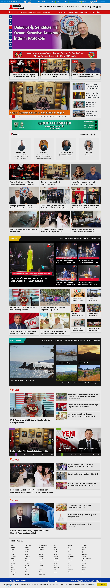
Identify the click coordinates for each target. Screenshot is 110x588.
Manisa (27, 565)
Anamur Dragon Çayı (63, 363)
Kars (40, 561)
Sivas (55, 569)
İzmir (69, 558)
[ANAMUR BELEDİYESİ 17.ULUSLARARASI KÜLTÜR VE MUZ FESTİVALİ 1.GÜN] (89, 251)
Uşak (69, 572)
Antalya (27, 547)
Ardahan (41, 547)
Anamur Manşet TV (81, 238)
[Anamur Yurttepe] (89, 353)
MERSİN (53, 7)
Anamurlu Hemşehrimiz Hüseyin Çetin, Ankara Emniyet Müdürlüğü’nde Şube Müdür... (85, 208)
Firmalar (94, 12)
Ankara (13, 547)
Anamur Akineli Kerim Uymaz (88, 383)
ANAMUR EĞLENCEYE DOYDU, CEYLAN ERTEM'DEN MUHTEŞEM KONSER (29, 279)
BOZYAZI (47, 7)
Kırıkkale (84, 561)
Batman (27, 549)
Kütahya (84, 563)
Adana (12, 545)
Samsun (13, 569)
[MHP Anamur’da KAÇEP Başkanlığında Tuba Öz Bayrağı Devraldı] (32, 405)
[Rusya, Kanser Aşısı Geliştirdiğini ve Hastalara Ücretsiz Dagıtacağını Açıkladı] (32, 515)
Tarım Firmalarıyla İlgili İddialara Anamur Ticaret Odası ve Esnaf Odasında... (83, 232)
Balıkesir (84, 547)
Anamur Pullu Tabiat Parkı (22, 380)
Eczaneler (88, 12)
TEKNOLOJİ (85, 7)
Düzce (41, 554)
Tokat (26, 572)
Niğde (26, 567)
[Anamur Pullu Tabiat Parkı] (32, 361)
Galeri (76, 12)
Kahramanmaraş (86, 558)
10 (52, 454)
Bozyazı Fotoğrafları (79, 340)
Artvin (55, 547)
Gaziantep (42, 556)
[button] (91, 134)
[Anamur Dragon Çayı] (66, 353)
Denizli (12, 554)
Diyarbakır (28, 554)
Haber (70, 238)
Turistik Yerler (46, 340)
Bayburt (41, 549)
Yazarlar (62, 12)
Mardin (41, 565)
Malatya (13, 565)
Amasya (84, 545)
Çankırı (70, 552)
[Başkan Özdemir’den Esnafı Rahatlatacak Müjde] (31, 440)
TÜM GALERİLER (94, 340)
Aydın (69, 547)
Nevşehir (13, 567)
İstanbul (56, 558)
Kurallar (87, 580)
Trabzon (41, 572)
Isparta (41, 558)
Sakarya (84, 567)
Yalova (13, 574)
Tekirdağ (13, 572)
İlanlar (99, 12)
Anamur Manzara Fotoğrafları (66, 383)
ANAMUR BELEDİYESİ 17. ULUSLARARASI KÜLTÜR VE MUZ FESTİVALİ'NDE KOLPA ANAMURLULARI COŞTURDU (66, 263)
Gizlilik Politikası (79, 580)
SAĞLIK (71, 7)
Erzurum (13, 556)
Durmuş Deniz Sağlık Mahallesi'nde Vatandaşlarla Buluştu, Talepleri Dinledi (53, 333)
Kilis (40, 563)
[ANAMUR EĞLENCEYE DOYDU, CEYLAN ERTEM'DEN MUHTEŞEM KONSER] (32, 259)
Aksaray (70, 545)
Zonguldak (42, 574)
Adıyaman (28, 545)
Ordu (40, 567)
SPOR (59, 7)
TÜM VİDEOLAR (95, 238)
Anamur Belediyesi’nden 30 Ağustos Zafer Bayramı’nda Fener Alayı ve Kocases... (22, 184)
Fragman (63, 238)
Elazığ (69, 554)
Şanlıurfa (70, 569)
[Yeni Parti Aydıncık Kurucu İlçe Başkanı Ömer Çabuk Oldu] (78, 440)
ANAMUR (40, 7)
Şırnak (83, 569)
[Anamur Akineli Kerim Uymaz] (89, 373)
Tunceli (55, 572)
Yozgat (27, 574)
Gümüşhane (71, 556)
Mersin (55, 565)
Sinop (40, 569)
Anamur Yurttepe (84, 363)
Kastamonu (57, 561)
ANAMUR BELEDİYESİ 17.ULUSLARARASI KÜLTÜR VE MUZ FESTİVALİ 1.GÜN (88, 262)
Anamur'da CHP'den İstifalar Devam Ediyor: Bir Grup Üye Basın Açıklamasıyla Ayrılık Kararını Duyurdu (83, 397)
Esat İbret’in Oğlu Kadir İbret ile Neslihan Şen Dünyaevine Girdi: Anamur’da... (52, 232)
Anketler (82, 12)
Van (83, 572)
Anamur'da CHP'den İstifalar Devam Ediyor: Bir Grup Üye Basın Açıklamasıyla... (53, 310)
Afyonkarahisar (43, 545)
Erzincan (84, 554)
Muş (83, 565)
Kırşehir (27, 563)
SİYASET (77, 7)
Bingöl (69, 549)
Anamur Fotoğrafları (62, 340)
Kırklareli (13, 563)
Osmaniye (56, 567)
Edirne (55, 554)
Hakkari (84, 556)
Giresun (56, 556)
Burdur (27, 552)
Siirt (26, 569)
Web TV (69, 12)
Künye (72, 580)
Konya (69, 563)
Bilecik (55, 549)
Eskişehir (27, 556)
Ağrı (55, 545)
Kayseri (70, 561)
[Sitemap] (56, 581)
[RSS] (52, 581)
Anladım (102, 584)
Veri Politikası (93, 580)
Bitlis (83, 549)
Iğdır (26, 558)
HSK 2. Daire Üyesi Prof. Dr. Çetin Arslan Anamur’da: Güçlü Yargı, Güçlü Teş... (54, 208)
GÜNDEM (65, 7)
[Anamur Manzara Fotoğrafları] (66, 373)
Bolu (12, 552)
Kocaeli (55, 563)
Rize (69, 567)
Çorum (84, 552)
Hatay (12, 558)
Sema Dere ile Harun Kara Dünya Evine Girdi (83, 474)
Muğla (69, 565)
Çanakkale (56, 552)
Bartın (12, 549)
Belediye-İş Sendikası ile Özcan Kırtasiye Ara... (29, 12)
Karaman (27, 561)
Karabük (13, 561)
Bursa (40, 552)
